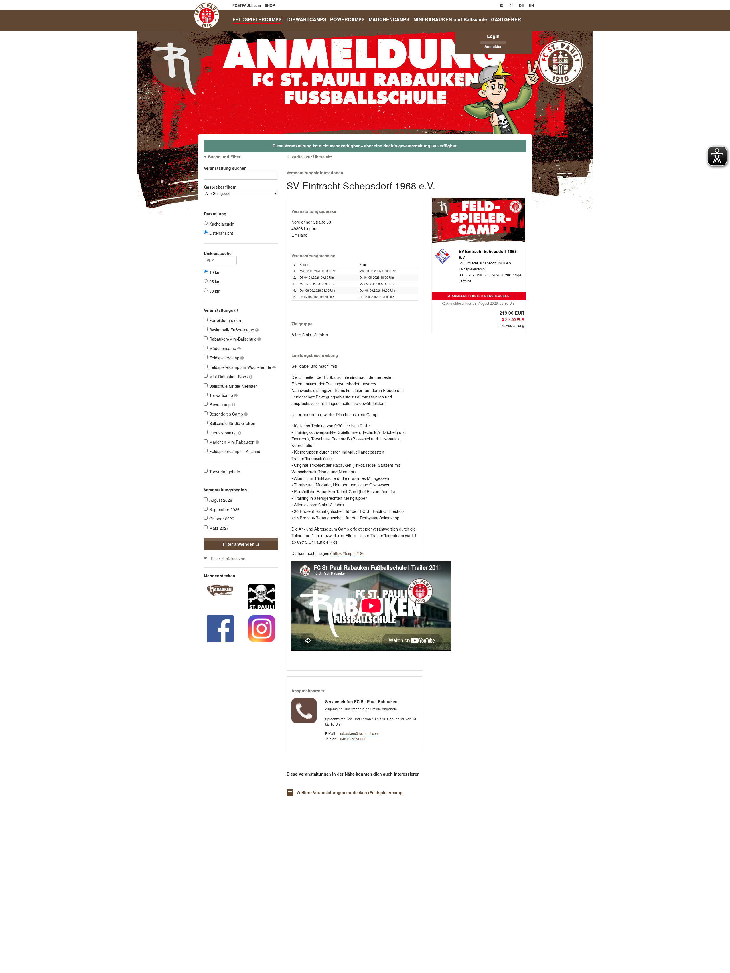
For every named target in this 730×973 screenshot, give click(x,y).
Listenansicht (221, 233)
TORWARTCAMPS (306, 19)
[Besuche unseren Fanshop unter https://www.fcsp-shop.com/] (261, 596)
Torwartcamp (221, 395)
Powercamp (220, 404)
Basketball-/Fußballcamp (232, 330)
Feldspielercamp (224, 358)
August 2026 (220, 500)
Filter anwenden (239, 544)
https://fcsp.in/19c (348, 553)
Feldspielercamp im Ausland (234, 451)
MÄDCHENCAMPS (389, 19)
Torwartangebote (224, 471)
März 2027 (219, 528)
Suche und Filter (224, 157)
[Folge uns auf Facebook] (220, 627)
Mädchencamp (223, 348)
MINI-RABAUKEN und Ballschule (450, 19)
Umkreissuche (218, 253)
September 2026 (224, 509)
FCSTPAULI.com (247, 5)
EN (531, 5)
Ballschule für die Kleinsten (233, 386)
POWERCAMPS (347, 19)
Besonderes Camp (226, 414)
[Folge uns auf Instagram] (261, 627)
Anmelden (493, 46)
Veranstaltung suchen (225, 168)
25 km (214, 281)
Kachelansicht (221, 224)
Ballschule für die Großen (232, 423)
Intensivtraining (223, 433)
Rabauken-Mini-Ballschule (233, 339)
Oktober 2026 (221, 518)
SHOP (270, 5)
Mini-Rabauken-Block (229, 376)
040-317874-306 (353, 738)
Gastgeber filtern (220, 187)
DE (521, 5)
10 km (214, 272)
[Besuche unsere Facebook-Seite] (501, 5)
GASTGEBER (506, 19)
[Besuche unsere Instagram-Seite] (511, 5)
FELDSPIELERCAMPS (257, 19)
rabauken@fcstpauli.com (359, 733)
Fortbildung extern (225, 320)
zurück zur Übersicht (312, 156)
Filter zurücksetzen (228, 558)
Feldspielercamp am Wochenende (240, 367)
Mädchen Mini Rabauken (232, 442)
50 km (214, 291)
